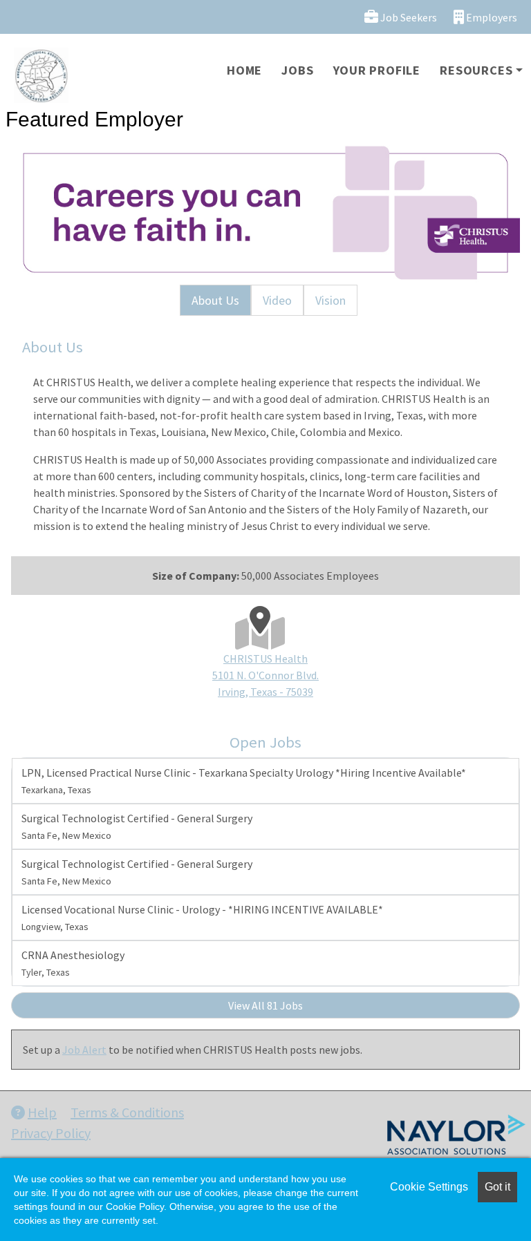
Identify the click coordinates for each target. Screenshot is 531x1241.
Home (244, 70)
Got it (497, 1187)
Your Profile (377, 70)
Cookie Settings (429, 1187)
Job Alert (84, 1050)
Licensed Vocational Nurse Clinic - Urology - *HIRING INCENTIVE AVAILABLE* (202, 917)
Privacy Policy (51, 1132)
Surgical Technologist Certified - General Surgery (136, 826)
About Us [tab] (215, 300)
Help (42, 1112)
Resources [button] (476, 70)
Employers (490, 17)
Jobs (297, 70)
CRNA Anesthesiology (72, 963)
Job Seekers (407, 17)
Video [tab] (277, 300)
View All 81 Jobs (265, 1005)
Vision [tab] (330, 300)
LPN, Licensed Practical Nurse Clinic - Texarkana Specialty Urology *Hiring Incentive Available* (243, 781)
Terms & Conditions (127, 1112)
